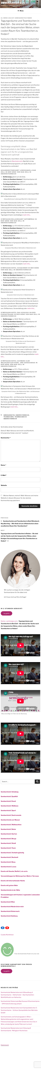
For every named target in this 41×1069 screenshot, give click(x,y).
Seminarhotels (13, 2)
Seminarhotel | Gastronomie (11, 815)
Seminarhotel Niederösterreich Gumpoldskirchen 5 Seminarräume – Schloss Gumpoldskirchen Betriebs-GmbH (19, 1010)
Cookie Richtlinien (7, 935)
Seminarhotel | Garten (9, 834)
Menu (21, 11)
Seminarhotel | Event (8, 801)
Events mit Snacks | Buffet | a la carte (14, 871)
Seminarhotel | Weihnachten (11, 825)
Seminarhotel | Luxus (8, 867)
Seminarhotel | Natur (8, 829)
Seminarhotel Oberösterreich (16, 415)
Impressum (5, 1045)
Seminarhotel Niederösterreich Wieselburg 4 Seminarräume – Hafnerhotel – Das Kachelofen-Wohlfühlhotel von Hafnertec (17, 994)
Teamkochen (9, 417)
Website (4, 485)
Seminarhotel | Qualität (9, 796)
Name (3, 465)
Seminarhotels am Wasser (10, 820)
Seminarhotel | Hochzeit (9, 857)
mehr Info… (27, 215)
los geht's (6, 613)
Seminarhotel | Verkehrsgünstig (12, 853)
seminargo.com (11, 621)
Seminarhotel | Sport (8, 810)
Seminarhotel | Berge (8, 839)
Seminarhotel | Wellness (9, 806)
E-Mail (3, 475)
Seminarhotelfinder (23, 18)
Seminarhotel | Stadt (8, 843)
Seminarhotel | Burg (8, 862)
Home (3, 621)
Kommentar (6, 438)
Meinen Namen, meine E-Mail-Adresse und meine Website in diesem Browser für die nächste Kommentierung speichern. (19, 498)
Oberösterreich (17, 161)
